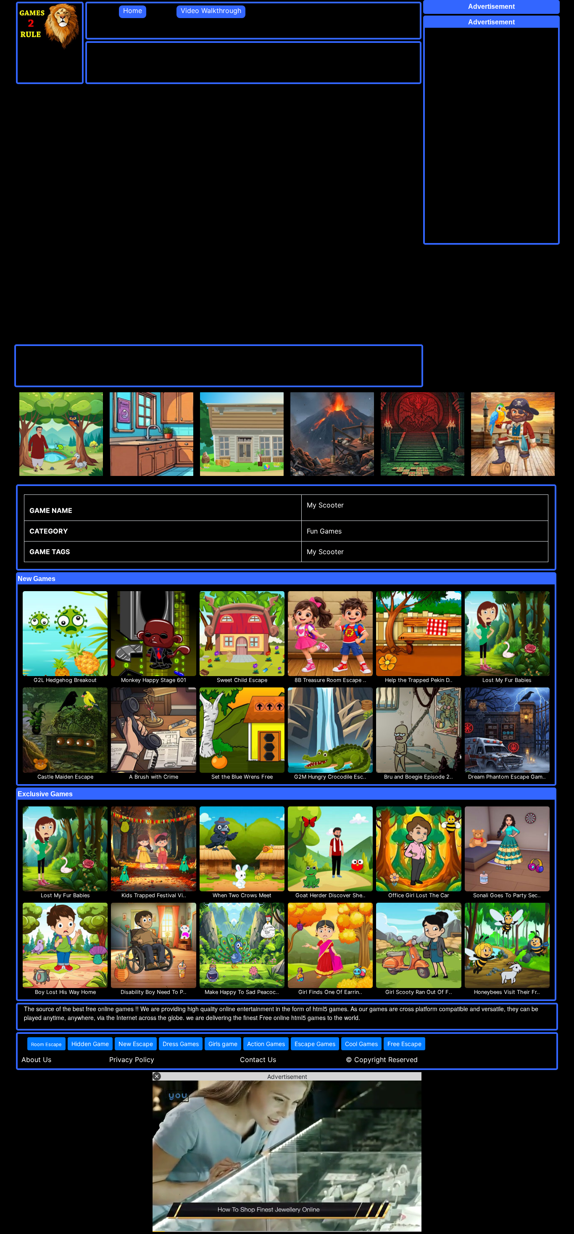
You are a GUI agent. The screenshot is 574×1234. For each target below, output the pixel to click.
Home (132, 10)
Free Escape (404, 1043)
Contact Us (258, 1059)
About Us (36, 1059)
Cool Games (361, 1043)
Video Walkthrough (211, 10)
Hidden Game (90, 1043)
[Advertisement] (240, 62)
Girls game (222, 1043)
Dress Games (181, 1043)
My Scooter (325, 551)
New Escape (135, 1043)
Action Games (266, 1043)
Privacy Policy (131, 1059)
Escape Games (315, 1043)
